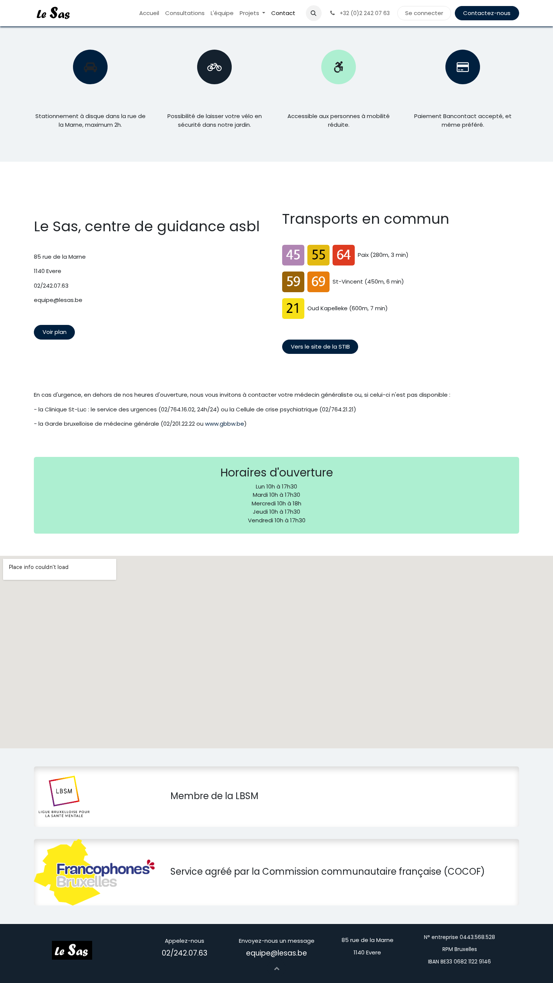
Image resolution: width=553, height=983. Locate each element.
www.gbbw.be (224, 424)
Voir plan (55, 332)
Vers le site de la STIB (320, 346)
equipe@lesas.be (276, 953)
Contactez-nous (486, 13)
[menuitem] (149, 13)
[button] (314, 13)
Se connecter (424, 13)
